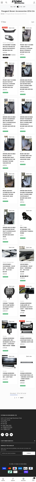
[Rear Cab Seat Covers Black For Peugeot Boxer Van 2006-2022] (9, 180)
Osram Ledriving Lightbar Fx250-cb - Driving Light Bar (26, 340)
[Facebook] (2, 434)
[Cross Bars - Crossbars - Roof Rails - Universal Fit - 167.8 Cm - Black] (9, 253)
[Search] (6, 3)
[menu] (2, 3)
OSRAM (5, 301)
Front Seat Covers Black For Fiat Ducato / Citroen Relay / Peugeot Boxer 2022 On (9, 83)
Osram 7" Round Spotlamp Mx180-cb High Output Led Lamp (9, 306)
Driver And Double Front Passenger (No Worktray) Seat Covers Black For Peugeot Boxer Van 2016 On (9, 121)
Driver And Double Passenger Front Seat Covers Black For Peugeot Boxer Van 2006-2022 (9, 232)
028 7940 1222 (7, 425)
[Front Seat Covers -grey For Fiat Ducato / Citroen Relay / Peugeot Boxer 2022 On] (26, 34)
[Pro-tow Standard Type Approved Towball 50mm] (26, 216)
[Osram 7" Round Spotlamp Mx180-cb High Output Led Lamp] (9, 292)
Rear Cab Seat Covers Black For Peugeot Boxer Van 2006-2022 (9, 193)
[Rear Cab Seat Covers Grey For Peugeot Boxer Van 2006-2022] (26, 143)
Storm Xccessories (8, 43)
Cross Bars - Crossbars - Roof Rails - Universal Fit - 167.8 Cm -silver (26, 268)
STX (21, 43)
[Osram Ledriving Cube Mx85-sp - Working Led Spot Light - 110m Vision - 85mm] (26, 292)
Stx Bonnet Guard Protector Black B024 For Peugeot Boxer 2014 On (9, 47)
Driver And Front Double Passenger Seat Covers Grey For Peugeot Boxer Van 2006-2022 (26, 195)
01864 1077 (7, 429)
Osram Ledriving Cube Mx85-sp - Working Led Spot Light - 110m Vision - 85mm (26, 306)
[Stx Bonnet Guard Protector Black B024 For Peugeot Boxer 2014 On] (9, 34)
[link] (13, 479)
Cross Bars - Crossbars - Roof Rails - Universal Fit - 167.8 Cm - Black (9, 268)
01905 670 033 (7, 427)
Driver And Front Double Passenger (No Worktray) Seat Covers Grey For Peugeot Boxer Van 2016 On (26, 84)
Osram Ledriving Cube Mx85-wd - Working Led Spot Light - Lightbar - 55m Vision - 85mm (9, 341)
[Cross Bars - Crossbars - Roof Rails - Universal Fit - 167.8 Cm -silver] (26, 253)
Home (2, 14)
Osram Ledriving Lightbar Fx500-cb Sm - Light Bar (9, 375)
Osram (22, 301)
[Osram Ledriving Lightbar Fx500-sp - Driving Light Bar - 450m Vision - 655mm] (26, 362)
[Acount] (34, 2)
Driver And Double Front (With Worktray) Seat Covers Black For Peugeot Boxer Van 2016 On (9, 158)
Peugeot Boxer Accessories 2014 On (16, 14)
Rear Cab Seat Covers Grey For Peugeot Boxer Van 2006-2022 (25, 156)
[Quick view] (15, 28)
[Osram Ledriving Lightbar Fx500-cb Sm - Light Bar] (9, 362)
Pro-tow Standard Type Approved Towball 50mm (26, 230)
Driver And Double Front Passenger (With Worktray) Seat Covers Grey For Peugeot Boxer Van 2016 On (26, 121)
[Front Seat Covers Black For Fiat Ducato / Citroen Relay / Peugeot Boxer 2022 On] (9, 69)
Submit (29, 453)
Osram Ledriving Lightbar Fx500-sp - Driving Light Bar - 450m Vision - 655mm (26, 376)
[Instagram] (6, 434)
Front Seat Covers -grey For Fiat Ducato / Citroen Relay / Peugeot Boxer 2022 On (26, 48)
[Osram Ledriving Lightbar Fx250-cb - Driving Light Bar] (26, 327)
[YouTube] (11, 434)
